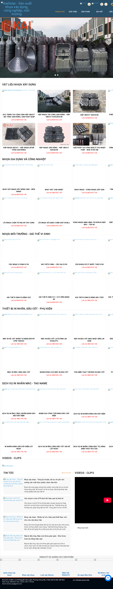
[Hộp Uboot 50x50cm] (89, 101)
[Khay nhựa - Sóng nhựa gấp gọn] (89, 176)
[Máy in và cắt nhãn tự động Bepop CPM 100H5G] (18, 325)
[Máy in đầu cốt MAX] (47, 567)
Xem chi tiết (66, 473)
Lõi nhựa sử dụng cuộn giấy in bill (54, 223)
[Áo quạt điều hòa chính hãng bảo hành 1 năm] (65, 567)
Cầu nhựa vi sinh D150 (19, 264)
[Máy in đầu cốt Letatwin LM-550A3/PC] (54, 325)
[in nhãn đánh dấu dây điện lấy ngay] (18, 433)
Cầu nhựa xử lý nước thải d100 (89, 264)
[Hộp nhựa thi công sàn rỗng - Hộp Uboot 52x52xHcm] (54, 101)
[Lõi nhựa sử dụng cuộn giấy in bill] (54, 209)
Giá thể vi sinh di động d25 (19, 297)
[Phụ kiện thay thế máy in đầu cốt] (89, 358)
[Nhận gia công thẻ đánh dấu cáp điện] (54, 400)
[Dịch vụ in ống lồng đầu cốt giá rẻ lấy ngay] (54, 433)
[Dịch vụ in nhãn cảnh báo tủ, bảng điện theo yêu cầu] (89, 433)
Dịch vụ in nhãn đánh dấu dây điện (89, 414)
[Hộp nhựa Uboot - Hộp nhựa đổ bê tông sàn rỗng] (18, 134)
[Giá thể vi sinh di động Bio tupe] (89, 283)
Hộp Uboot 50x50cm (89, 115)
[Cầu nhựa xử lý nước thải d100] (89, 250)
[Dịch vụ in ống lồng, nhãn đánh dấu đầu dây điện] (18, 400)
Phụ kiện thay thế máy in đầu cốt (89, 372)
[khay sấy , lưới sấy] (28, 567)
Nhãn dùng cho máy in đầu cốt (54, 372)
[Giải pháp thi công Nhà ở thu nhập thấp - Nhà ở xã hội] (89, 134)
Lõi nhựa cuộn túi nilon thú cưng (18, 223)
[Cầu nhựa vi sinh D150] (18, 250)
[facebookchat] (108, 578)
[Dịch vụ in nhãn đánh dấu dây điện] (89, 400)
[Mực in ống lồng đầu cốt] (18, 358)
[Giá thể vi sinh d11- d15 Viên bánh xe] (54, 283)
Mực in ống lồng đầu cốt (18, 372)
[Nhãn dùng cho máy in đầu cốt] (54, 358)
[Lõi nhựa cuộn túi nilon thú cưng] (18, 209)
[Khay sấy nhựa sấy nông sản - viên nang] (18, 176)
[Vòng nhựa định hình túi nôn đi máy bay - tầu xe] (89, 209)
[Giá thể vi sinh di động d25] (18, 283)
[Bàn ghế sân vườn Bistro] (84, 567)
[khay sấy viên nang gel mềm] (9, 567)
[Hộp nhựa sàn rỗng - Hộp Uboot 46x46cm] (54, 134)
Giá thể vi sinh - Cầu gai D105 (54, 264)
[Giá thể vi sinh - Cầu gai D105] (54, 250)
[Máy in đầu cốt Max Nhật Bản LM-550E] (89, 325)
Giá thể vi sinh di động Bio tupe (89, 297)
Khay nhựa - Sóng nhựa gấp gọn (89, 190)
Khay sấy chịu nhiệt (54, 190)
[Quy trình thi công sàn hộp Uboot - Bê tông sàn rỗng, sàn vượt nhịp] (18, 101)
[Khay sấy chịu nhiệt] (54, 176)
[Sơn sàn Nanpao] (103, 567)
